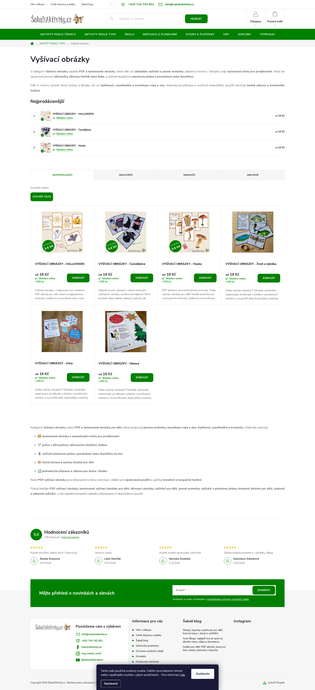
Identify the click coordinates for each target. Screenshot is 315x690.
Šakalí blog (87, 4)
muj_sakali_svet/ (91, 653)
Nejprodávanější (62, 174)
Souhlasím (203, 674)
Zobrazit (78, 278)
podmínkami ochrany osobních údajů (228, 599)
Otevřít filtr (42, 196)
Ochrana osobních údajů (150, 651)
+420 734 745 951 (92, 640)
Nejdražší (189, 174)
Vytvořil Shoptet (276, 682)
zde (182, 675)
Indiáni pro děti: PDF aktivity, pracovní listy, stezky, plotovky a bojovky (204, 648)
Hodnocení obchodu (147, 661)
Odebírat (263, 590)
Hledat (196, 19)
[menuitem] (58, 34)
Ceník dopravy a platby (63, 4)
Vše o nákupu (37, 4)
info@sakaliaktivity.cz (94, 634)
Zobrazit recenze (70, 537)
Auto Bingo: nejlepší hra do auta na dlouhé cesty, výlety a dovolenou (203, 640)
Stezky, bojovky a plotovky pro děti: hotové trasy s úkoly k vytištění (203, 631)
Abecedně (252, 174)
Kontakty (141, 656)
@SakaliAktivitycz (92, 660)
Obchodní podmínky (147, 646)
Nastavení (111, 684)
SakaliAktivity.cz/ (91, 647)
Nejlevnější (126, 174)
